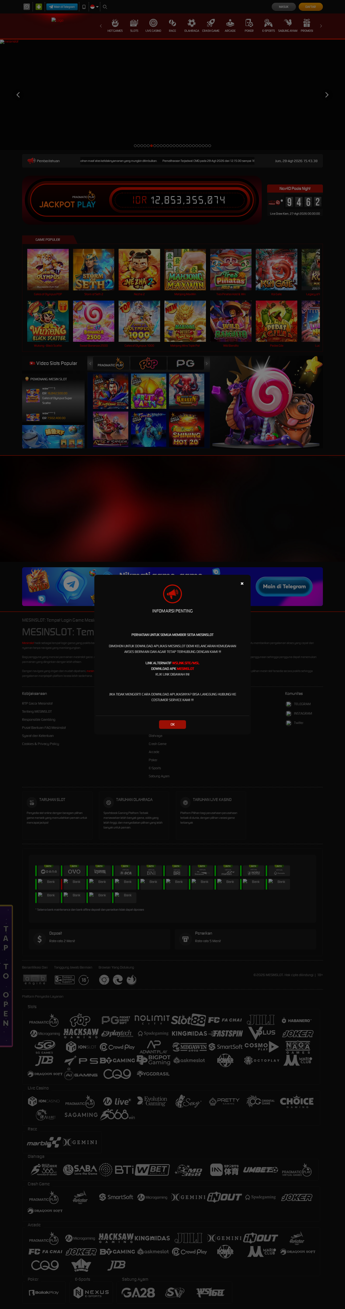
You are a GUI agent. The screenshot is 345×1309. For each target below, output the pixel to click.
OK (173, 724)
